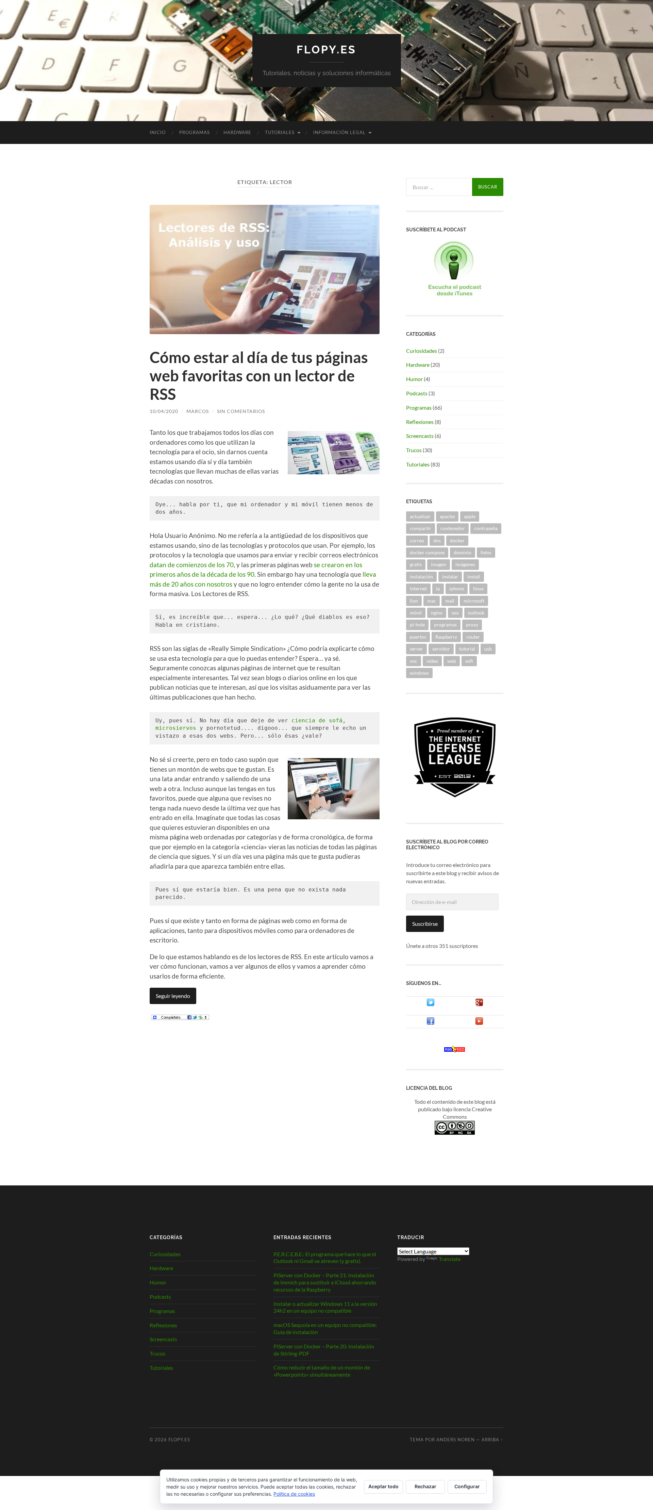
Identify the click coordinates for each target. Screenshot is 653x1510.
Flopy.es (326, 49)
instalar (450, 576)
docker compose (427, 552)
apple (469, 516)
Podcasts (417, 393)
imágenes (465, 564)
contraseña (486, 528)
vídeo (432, 661)
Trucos (414, 450)
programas (445, 624)
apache (447, 516)
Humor (414, 379)
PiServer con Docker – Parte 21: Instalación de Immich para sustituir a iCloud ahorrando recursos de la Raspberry (324, 1282)
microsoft (474, 601)
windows (419, 673)
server (416, 649)
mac (431, 601)
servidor (441, 649)
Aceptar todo (383, 1486)
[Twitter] (430, 1004)
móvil (416, 613)
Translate (450, 1258)
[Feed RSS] (455, 1050)
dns (437, 540)
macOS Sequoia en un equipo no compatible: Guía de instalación (325, 1328)
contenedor (452, 528)
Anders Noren (455, 1439)
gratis (416, 564)
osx (455, 613)
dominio (462, 552)
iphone (456, 588)
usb (488, 649)
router (473, 637)
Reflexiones (420, 421)
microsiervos (175, 728)
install (473, 576)
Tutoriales (280, 132)
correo (417, 540)
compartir (420, 528)
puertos (418, 637)
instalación (421, 576)
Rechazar (425, 1486)
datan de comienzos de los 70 (192, 565)
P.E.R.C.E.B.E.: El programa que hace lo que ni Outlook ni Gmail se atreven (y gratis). (324, 1257)
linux (478, 588)
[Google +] (479, 1004)
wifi (469, 661)
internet (418, 588)
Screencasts (420, 435)
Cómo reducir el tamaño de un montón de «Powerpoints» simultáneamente (321, 1371)
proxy (472, 624)
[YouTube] (479, 1023)
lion (414, 601)
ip (438, 588)
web (451, 661)
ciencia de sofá (316, 720)
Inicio (158, 132)
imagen (438, 564)
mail (449, 601)
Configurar (467, 1486)
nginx (436, 613)
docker (457, 540)
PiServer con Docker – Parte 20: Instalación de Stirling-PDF (323, 1350)
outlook (476, 613)
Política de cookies (294, 1494)
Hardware (237, 132)
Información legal (339, 132)
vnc (413, 661)
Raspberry (446, 637)
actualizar (420, 516)
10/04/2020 (164, 411)
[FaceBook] (430, 1023)
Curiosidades (421, 350)
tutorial (467, 649)
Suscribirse (425, 923)
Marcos (197, 411)
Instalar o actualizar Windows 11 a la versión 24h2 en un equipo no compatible (325, 1307)
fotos (486, 552)
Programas (194, 132)
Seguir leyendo (173, 995)
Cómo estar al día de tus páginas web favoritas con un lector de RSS (259, 375)
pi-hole (417, 624)
